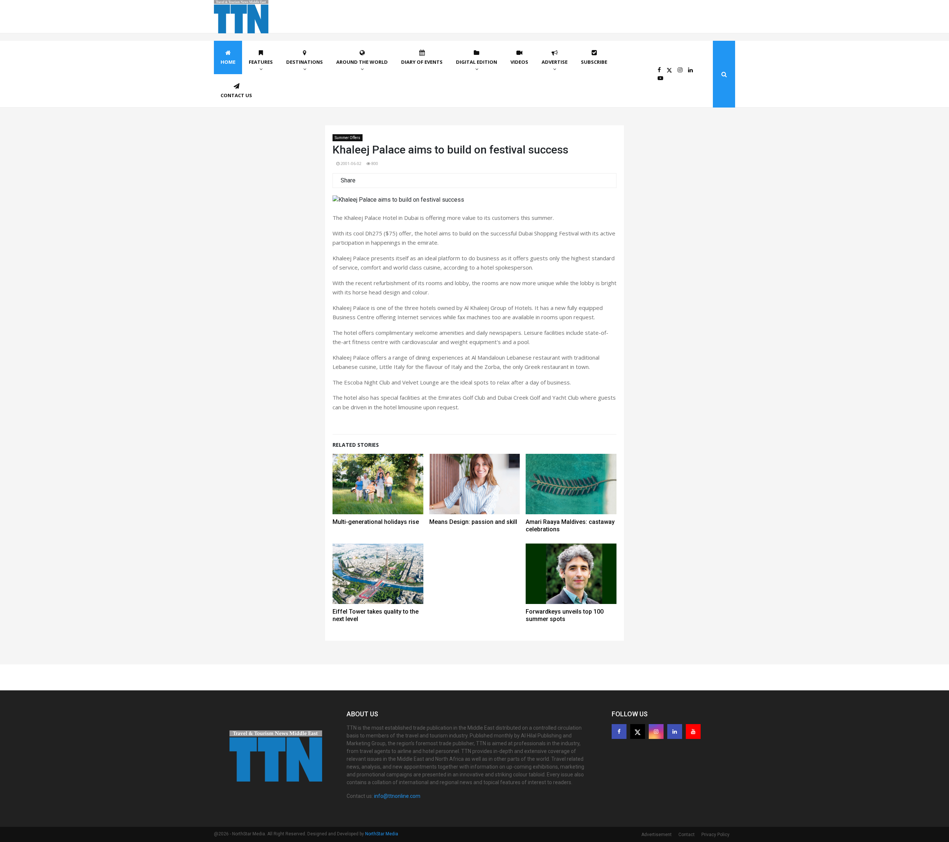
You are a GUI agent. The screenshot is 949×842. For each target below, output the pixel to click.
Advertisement (656, 834)
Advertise (555, 62)
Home (228, 62)
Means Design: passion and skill (473, 521)
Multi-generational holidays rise (376, 521)
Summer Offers (347, 138)
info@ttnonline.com (397, 796)
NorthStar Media (381, 833)
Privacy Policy (715, 834)
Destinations (304, 62)
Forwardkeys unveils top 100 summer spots (565, 615)
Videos (519, 62)
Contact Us (236, 95)
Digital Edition (476, 62)
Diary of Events (422, 62)
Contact (686, 834)
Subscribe (594, 62)
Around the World (362, 62)
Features (261, 62)
